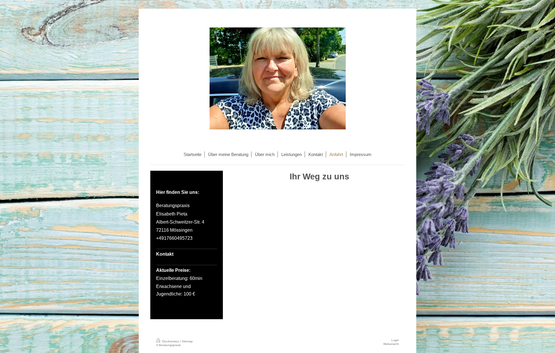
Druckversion (170, 341)
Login (395, 340)
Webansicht (391, 343)
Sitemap (187, 341)
